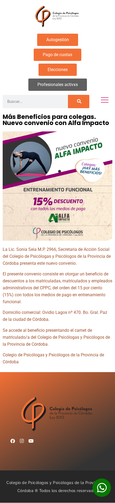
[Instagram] (21, 441)
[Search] (78, 101)
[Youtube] (30, 441)
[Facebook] (12, 441)
